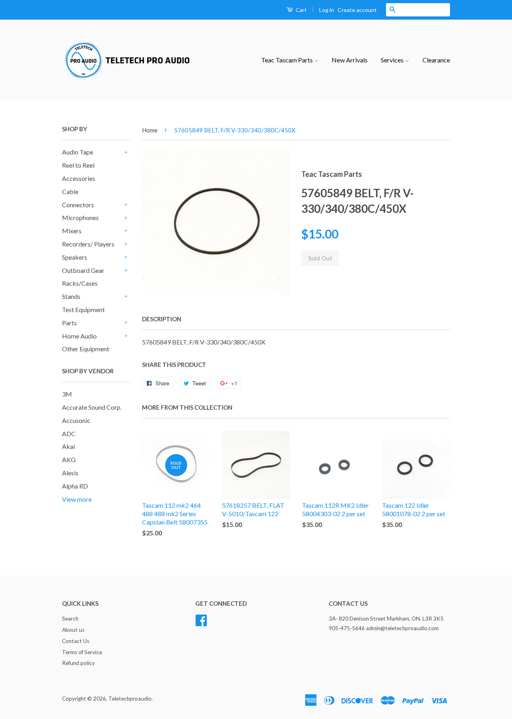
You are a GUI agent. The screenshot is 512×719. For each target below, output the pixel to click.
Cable (70, 191)
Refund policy (78, 663)
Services (393, 60)
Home (150, 130)
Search (70, 618)
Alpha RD (75, 486)
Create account (357, 9)
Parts (69, 322)
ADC (69, 433)
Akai (68, 446)
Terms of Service (82, 652)
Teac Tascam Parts (287, 60)
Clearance (436, 60)
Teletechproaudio (130, 698)
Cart (300, 9)
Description (161, 318)
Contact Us (75, 641)
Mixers (72, 230)
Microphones (80, 217)
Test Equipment (83, 309)
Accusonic (76, 420)
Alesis (70, 473)
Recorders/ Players (88, 244)
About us (73, 630)
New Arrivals (350, 60)
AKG (69, 459)
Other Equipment (85, 348)
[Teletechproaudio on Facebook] (201, 619)
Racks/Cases (80, 283)
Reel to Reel (78, 165)
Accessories (78, 178)
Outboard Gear (83, 270)
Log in (326, 9)
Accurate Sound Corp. (92, 407)
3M (67, 394)
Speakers (74, 257)
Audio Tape (77, 152)
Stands (71, 296)
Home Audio (79, 336)
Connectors (78, 204)
